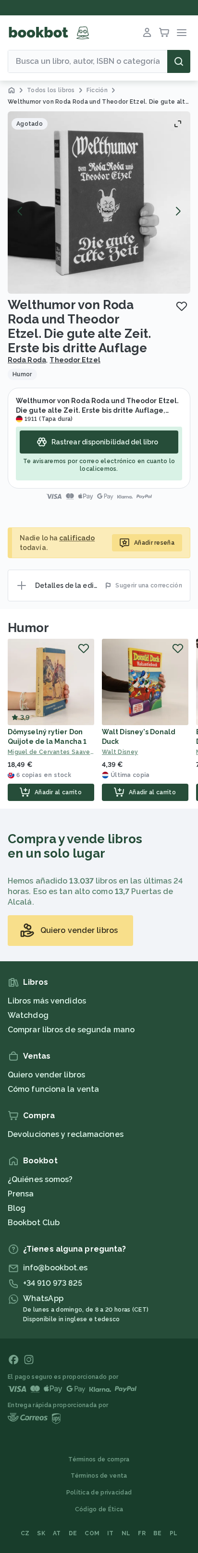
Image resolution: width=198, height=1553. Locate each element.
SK (41, 1533)
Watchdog (28, 1015)
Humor (28, 628)
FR (142, 1533)
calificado (77, 538)
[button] (99, 202)
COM (92, 1533)
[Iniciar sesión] (147, 32)
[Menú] (181, 32)
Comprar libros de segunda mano (71, 1029)
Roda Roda (27, 360)
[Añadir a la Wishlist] (181, 306)
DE (73, 1533)
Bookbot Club (34, 1222)
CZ (25, 1533)
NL (126, 1533)
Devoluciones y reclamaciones (66, 1134)
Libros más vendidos (47, 1000)
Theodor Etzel (75, 360)
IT (110, 1533)
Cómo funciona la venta (53, 1089)
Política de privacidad (99, 1492)
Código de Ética (99, 1509)
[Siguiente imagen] (177, 211)
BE (157, 1533)
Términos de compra (98, 1459)
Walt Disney (120, 752)
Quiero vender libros (46, 1074)
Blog (16, 1208)
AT (57, 1533)
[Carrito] (164, 32)
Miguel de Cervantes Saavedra (51, 752)
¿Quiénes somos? (40, 1179)
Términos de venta (99, 1475)
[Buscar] (178, 61)
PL (174, 1533)
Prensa (21, 1193)
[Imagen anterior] (20, 211)
